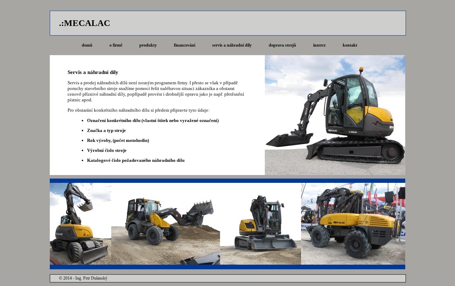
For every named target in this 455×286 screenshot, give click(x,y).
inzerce (319, 45)
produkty (148, 45)
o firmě (115, 45)
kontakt (350, 45)
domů (87, 45)
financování (184, 45)
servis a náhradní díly (232, 45)
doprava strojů (282, 45)
